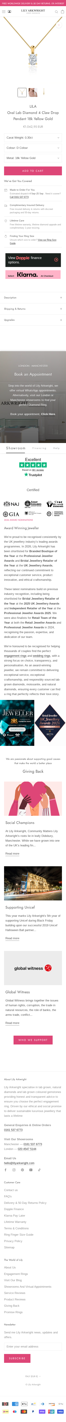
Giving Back (11, 1305)
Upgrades (9, 320)
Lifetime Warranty (15, 1222)
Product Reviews (15, 1299)
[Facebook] (5, 1169)
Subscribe (17, 1358)
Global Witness (17, 992)
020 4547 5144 (27, 1149)
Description (10, 297)
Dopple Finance (14, 1209)
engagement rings (15, 655)
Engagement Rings (16, 1274)
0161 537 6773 (13, 1130)
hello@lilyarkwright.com (19, 1163)
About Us (10, 1267)
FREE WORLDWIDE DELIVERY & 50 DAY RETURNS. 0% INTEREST (33, 3)
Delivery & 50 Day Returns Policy (25, 1202)
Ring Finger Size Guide (18, 1234)
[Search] (56, 11)
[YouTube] (30, 1169)
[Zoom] (59, 25)
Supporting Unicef (20, 907)
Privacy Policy (13, 1241)
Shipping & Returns (14, 309)
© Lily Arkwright (33, 1384)
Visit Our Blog (13, 1280)
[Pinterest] (22, 1169)
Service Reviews (14, 1293)
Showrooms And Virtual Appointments (27, 1286)
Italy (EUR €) (31, 1376)
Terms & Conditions (16, 1228)
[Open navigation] (3, 11)
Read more (12, 853)
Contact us (11, 1190)
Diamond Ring (37, 404)
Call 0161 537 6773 (19, 197)
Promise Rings (13, 1312)
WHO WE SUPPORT (33, 1040)
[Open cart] (62, 11)
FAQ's (8, 1196)
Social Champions (19, 822)
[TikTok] (39, 1169)
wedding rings (41, 655)
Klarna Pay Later (14, 1215)
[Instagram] (14, 1169)
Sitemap (9, 1247)
